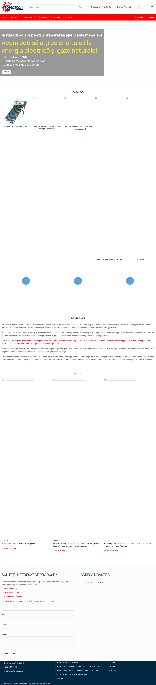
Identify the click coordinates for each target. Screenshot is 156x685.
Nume (4, 614)
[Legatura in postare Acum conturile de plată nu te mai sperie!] (26, 464)
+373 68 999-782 (123, 7)
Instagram (111, 670)
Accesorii (59, 678)
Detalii (6, 72)
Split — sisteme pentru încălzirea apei (71, 674)
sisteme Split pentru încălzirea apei (130, 341)
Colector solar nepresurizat (67, 662)
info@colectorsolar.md (13, 596)
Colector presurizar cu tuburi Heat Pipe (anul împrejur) (78, 670)
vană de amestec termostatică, (21, 343)
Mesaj (4, 634)
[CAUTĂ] (80, 7)
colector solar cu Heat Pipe (102, 341)
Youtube (111, 666)
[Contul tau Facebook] (139, 7)
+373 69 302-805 (11, 593)
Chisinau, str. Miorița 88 (100, 7)
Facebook (111, 662)
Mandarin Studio (44, 683)
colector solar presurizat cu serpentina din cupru (69, 341)
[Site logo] (12, 7)
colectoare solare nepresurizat (35, 341)
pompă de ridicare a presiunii (47, 343)
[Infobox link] (15, 114)
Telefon (5, 624)
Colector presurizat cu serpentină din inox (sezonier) (77, 666)
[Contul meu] (145, 7)
